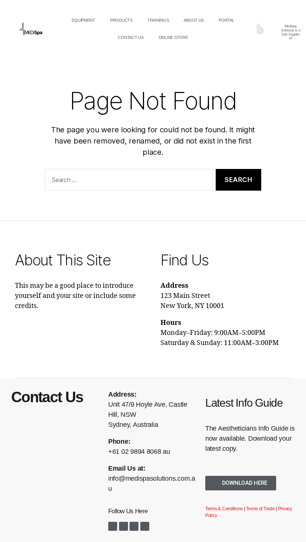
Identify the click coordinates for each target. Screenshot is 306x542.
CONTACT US (130, 37)
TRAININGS (158, 20)
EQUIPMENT (83, 20)
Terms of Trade (260, 508)
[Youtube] (133, 526)
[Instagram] (123, 526)
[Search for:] (127, 181)
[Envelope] (144, 526)
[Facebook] (112, 526)
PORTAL (226, 20)
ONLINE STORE (173, 37)
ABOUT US (194, 20)
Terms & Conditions (224, 508)
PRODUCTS (121, 20)
